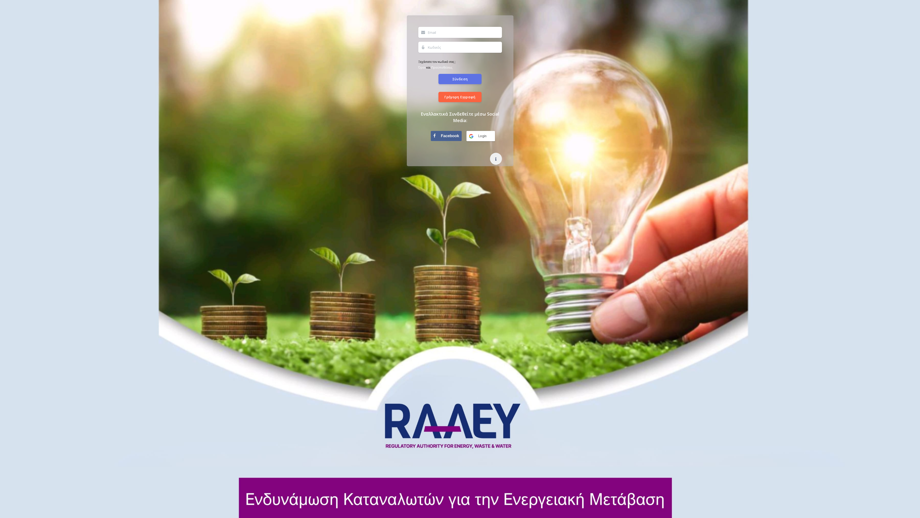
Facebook (449, 136)
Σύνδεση (460, 79)
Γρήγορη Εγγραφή (459, 97)
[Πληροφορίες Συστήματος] (496, 159)
